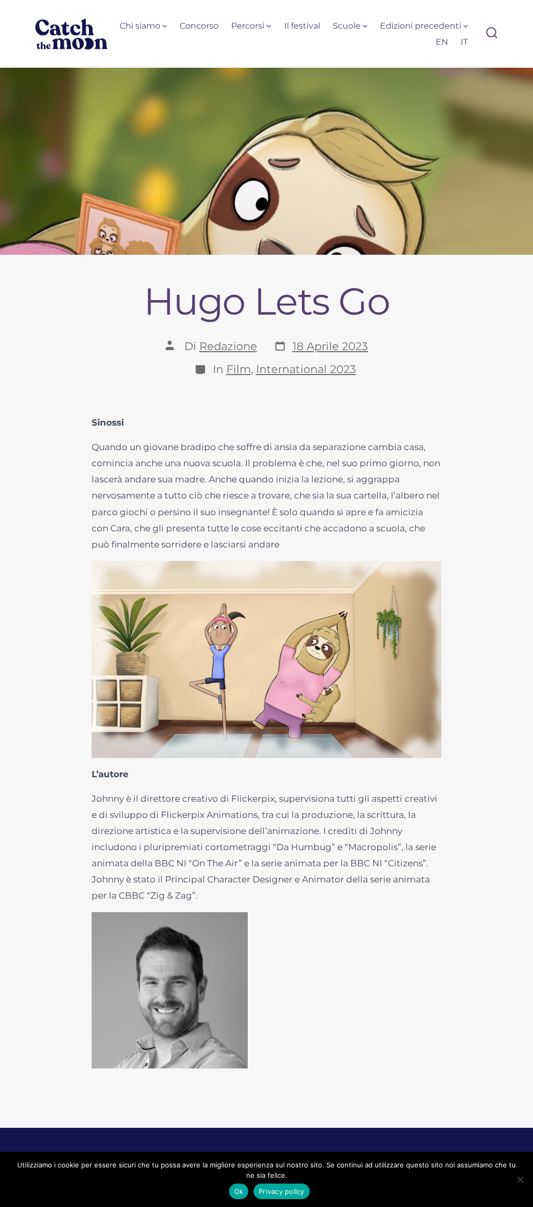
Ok (239, 1191)
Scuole (347, 26)
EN (442, 42)
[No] (520, 1179)
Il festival (302, 26)
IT (464, 42)
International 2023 (306, 369)
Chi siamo (140, 26)
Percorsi (247, 26)
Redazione (228, 346)
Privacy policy (281, 1191)
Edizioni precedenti (420, 26)
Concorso (199, 26)
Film (238, 369)
